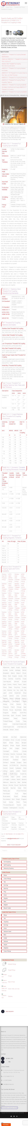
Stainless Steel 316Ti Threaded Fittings (17, 615)
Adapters (6, 948)
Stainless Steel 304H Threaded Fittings (4, 587)
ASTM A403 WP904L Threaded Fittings (23, 653)
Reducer (6, 941)
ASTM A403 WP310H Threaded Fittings (23, 597)
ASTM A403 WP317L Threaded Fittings (23, 625)
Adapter (6, 904)
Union (5, 895)
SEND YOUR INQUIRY (14, 845)
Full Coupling (7, 861)
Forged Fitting (9, 7)
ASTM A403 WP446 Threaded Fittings (23, 644)
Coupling (6, 921)
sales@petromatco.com (13, 838)
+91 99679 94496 (7, 1080)
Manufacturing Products (8, 960)
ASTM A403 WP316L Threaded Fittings (23, 606)
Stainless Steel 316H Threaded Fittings (4, 615)
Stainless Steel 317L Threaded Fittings (17, 625)
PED (9, 1061)
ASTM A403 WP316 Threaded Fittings (10, 606)
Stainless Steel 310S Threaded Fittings (4, 597)
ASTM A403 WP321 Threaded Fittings (10, 634)
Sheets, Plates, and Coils (13, 988)
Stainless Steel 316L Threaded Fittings (17, 606)
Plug (5, 891)
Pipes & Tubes (11, 982)
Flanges (10, 976)
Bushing (6, 888)
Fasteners (10, 996)
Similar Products (6, 872)
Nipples (6, 898)
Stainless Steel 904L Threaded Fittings (17, 653)
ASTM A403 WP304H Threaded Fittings (10, 587)
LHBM (25, 1112)
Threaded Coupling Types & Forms (10, 858)
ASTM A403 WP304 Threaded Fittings (10, 578)
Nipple (5, 944)
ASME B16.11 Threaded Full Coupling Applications (14, 92)
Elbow (5, 875)
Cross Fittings (7, 878)
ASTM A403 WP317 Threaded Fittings (10, 625)
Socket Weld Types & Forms (9, 912)
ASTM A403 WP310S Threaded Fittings (10, 597)
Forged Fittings (11, 970)
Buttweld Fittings (12, 964)
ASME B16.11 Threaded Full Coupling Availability (14, 84)
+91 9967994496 (7, 834)
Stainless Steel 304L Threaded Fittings (17, 578)
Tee (5, 882)
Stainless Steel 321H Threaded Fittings (17, 634)
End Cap (6, 885)
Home (2, 7)
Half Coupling (7, 865)
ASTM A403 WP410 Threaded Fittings (10, 653)
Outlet (5, 938)
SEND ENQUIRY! (9, 1011)
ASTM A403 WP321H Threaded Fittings (23, 634)
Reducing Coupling (9, 868)
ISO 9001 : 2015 (9, 1058)
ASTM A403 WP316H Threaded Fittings (10, 615)
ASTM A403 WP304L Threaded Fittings (23, 578)
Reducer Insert (7, 931)
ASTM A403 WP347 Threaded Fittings (10, 644)
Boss (5, 901)
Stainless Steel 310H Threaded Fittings (17, 597)
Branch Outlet (7, 908)
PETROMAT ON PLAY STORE (9, 1107)
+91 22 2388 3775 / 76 (8, 1076)
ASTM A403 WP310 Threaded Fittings (23, 587)
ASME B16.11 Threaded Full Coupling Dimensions (14, 77)
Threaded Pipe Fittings (19, 7)
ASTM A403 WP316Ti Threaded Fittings (23, 615)
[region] (14, 110)
